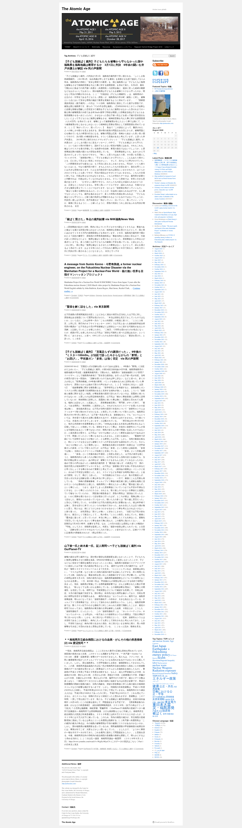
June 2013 (158, 568)
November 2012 (159, 584)
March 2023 (158, 303)
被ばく (158, 713)
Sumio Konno (107, 295)
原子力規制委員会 (159, 697)
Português (158, 739)
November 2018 (159, 421)
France (174, 655)
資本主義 (166, 714)
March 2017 (158, 466)
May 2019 (158, 407)
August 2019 (158, 401)
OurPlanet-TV (88, 748)
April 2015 (158, 519)
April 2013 (158, 573)
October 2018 (159, 423)
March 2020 (158, 385)
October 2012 (159, 587)
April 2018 (158, 437)
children (92, 295)
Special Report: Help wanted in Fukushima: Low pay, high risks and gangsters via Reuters (166, 214)
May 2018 (158, 435)
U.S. (162, 675)
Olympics (99, 295)
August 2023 (158, 292)
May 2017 (158, 462)
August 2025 (158, 258)
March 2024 (158, 278)
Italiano (157, 734)
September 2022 (159, 317)
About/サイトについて (81, 47)
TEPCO (156, 675)
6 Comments (74, 297)
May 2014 (158, 543)
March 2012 (158, 602)
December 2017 (159, 446)
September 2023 (159, 289)
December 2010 (159, 634)
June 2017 (158, 460)
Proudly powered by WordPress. (165, 822)
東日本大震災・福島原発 (163, 706)
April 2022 (158, 328)
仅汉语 (157, 755)
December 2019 (159, 391)
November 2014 (159, 530)
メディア (156, 681)
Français (157, 732)
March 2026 (158, 253)
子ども (85, 255)
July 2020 (157, 376)
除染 (172, 714)
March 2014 (158, 548)
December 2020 (159, 364)
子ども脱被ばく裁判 (96, 210)
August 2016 (158, 482)
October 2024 (159, 269)
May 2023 (158, 299)
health (161, 657)
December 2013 (159, 555)
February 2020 (159, 387)
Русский (157, 748)
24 (158, 148)
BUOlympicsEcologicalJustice (164, 89)
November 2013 (159, 557)
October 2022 (159, 314)
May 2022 (158, 326)
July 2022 (157, 321)
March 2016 (158, 494)
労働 (133, 295)
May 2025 (158, 262)
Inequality (171, 660)
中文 (156, 753)
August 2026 (158, 249)
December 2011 (159, 609)
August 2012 (158, 591)
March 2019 (158, 412)
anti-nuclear (157, 641)
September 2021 (159, 344)
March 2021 (158, 357)
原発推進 (170, 696)
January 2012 (159, 607)
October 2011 (159, 614)
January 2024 (159, 283)
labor (155, 662)
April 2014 (158, 546)
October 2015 (159, 505)
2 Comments (127, 630)
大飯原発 (167, 699)
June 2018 (158, 432)
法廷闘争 (107, 210)
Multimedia (96, 47)
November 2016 (159, 475)
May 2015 (158, 516)
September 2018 (159, 426)
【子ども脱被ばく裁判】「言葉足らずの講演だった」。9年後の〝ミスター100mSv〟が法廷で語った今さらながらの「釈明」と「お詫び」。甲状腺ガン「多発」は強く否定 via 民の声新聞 (103, 355)
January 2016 (159, 498)
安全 (172, 699)
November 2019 (159, 394)
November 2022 (159, 312)
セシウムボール (88, 630)
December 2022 (159, 310)
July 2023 (157, 294)
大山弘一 (115, 748)
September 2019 (159, 398)
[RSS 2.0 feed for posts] (161, 67)
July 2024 (157, 274)
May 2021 (158, 353)
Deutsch (157, 728)
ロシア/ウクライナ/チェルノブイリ (163, 684)
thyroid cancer (118, 295)
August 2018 (158, 428)
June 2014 (158, 541)
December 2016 (159, 473)
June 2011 (158, 623)
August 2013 (158, 564)
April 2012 (158, 600)
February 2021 (159, 360)
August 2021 (158, 346)
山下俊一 (100, 343)
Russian (157, 741)
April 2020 (158, 382)
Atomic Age (168, 640)
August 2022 (158, 319)
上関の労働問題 (160, 91)
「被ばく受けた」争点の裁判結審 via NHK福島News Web (99, 219)
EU (171, 655)
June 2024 (158, 276)
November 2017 (159, 448)
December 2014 (159, 528)
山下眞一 (100, 537)
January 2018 (159, 444)
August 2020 (158, 373)
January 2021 (159, 362)
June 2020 (158, 378)
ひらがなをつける (161, 79)
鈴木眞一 (118, 630)
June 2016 (158, 487)
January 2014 (159, 553)
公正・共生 (166, 686)
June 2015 (158, 514)
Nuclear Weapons (162, 667)
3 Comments (115, 537)
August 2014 (158, 537)
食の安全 (155, 716)
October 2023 (159, 287)
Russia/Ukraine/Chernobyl (162, 673)
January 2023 (159, 308)
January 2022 (159, 335)
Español (157, 730)
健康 (156, 686)
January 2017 (159, 471)
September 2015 (159, 507)
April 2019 (158, 410)
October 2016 (159, 478)
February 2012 (159, 605)
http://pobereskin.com (166, 123)
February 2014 (159, 550)
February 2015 (159, 523)
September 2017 (159, 453)
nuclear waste (160, 665)
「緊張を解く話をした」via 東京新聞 (86, 306)
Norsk (156, 737)
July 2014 (157, 539)
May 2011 (158, 625)
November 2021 (159, 339)
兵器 (175, 687)
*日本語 (73, 210)
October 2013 (159, 559)
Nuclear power (162, 663)
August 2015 (158, 509)
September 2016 (159, 480)
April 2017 (158, 464)
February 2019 (159, 414)
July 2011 (157, 621)
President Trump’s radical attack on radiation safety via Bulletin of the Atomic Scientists (166, 196)
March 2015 (158, 521)
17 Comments (138, 748)
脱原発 (166, 710)
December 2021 (159, 337)
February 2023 (159, 305)
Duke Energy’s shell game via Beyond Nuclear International (166, 221)
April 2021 (158, 355)
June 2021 (158, 351)
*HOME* (68, 47)
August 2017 (158, 455)
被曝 (110, 255)
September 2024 (159, 271)
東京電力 (170, 702)
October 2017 (159, 450)
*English (74, 295)
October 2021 (159, 342)
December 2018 (159, 419)
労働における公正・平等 (162, 693)
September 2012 (159, 589)
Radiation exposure (164, 670)
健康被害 (103, 748)
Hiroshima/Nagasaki (160, 660)
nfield (84, 71)
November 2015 (159, 503)
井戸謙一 (96, 748)
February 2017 (159, 469)
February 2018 (159, 441)
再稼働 (156, 688)
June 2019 (158, 405)
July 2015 (157, 512)
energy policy (161, 654)
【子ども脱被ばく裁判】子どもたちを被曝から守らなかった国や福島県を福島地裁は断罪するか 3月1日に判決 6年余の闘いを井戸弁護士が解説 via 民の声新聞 (104, 64)
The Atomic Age (76, 8)
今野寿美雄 (127, 295)
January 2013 (159, 580)
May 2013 (158, 571)
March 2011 (158, 630)
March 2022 (158, 330)
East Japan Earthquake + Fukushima (161, 649)
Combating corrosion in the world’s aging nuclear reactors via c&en (166, 208)
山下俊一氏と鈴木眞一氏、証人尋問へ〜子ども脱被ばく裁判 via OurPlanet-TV (102, 547)
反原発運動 (158, 699)
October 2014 (159, 532)
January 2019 (159, 416)
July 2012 (157, 593)
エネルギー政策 (164, 678)
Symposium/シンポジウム (122, 47)
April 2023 (158, 301)
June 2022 (158, 323)
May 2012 (158, 598)
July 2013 (157, 566)
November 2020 (159, 367)
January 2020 (159, 389)
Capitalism (155, 643)
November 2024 (159, 267)
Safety (174, 673)
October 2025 (159, 255)
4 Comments (118, 255)
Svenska (157, 743)
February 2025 (159, 264)
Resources (106, 47)
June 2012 (158, 596)
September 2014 (159, 534)
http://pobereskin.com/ (68, 784)
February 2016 (159, 496)
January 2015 (159, 525)
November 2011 (159, 612)
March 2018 (158, 439)
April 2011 (158, 627)
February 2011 (159, 632)
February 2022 (159, 333)
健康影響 (86, 210)
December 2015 (159, 500)
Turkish (157, 746)
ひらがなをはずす (161, 82)
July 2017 (157, 457)
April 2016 (158, 491)
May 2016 (158, 489)
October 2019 (159, 396)
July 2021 (157, 348)
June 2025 (158, 260)
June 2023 (158, 296)
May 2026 (158, 251)
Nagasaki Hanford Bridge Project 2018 (148, 47)
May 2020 (158, 380)
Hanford (155, 658)
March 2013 (158, 575)
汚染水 (156, 710)
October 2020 (159, 369)
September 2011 (159, 616)
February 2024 (159, 280)
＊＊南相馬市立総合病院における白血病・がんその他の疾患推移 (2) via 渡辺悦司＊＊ (103, 641)
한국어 (157, 757)
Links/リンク (169, 47)
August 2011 (158, 618)
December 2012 (159, 582)
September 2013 (159, 562)
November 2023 (159, 285)
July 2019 (157, 403)
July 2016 (157, 484)
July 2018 (157, 430)
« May (155, 153)
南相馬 (109, 748)
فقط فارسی (160, 750)
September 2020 (159, 371)
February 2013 (159, 577)
